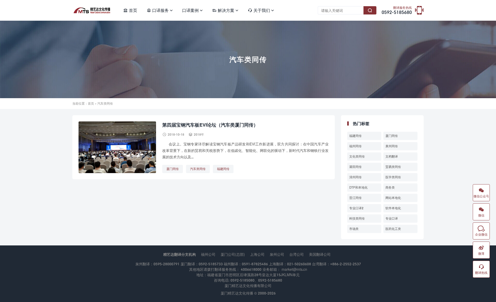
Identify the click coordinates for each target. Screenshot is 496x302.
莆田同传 (355, 167)
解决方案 (225, 10)
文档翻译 (391, 156)
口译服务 (159, 10)
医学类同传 (393, 177)
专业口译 (391, 218)
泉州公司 (277, 254)
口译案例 (192, 10)
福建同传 (223, 169)
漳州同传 (355, 177)
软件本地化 (393, 208)
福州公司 (208, 254)
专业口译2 (356, 208)
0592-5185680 (397, 10)
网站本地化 (393, 198)
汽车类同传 (198, 169)
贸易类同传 (393, 167)
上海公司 (257, 254)
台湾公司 (296, 254)
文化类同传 (357, 156)
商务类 (390, 187)
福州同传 (355, 146)
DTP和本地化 (358, 187)
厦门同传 (172, 169)
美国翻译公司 (320, 254)
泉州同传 (391, 146)
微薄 (481, 250)
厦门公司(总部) (233, 254)
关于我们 (261, 10)
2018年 (199, 134)
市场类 (354, 229)
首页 (130, 10)
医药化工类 (393, 229)
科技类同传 (357, 218)
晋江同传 (355, 198)
